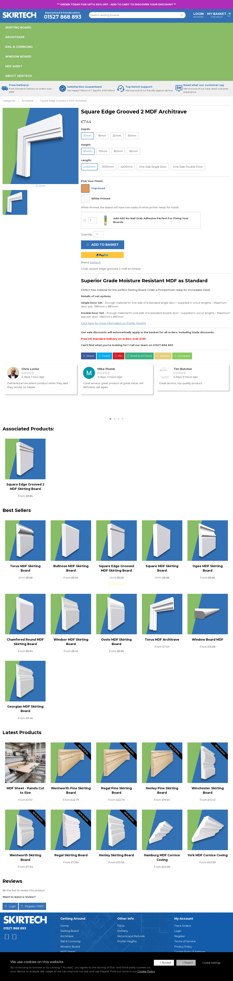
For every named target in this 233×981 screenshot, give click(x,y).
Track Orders (182, 925)
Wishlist (164, 355)
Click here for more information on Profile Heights (113, 323)
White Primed (100, 198)
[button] (110, 419)
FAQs (120, 925)
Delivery (122, 930)
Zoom (41, 185)
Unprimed (98, 188)
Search (182, 15)
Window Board (18, 56)
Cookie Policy (146, 971)
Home (64, 925)
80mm (118, 151)
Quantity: (86, 234)
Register (198, 17)
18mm (102, 135)
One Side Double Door (188, 166)
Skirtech (95, 262)
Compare (183, 355)
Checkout (217, 17)
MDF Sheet (13, 66)
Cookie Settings (211, 962)
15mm (87, 135)
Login (198, 13)
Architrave (15, 37)
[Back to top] (14, 936)
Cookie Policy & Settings (189, 951)
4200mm (126, 166)
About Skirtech (18, 76)
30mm (132, 135)
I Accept (165, 962)
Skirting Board (18, 27)
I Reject (188, 962)
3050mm (108, 166)
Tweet (105, 355)
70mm (103, 151)
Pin (120, 355)
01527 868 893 (14, 928)
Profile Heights (127, 941)
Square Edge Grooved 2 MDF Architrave (63, 100)
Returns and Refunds (131, 936)
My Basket (216, 13)
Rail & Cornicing (19, 47)
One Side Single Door (153, 166)
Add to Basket (104, 245)
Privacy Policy (183, 946)
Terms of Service (185, 941)
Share (90, 355)
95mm (133, 151)
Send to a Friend (141, 355)
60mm (87, 151)
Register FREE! (34, 906)
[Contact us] (6, 936)
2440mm (89, 166)
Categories (9, 100)
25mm (117, 135)
